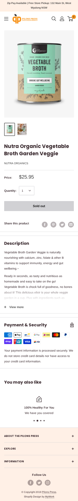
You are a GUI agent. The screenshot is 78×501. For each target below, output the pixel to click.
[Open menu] (6, 18)
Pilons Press (49, 492)
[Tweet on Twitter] (62, 224)
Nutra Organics (16, 163)
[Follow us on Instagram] (48, 483)
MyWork (49, 496)
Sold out (39, 206)
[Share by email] (71, 224)
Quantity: (10, 190)
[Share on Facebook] (45, 224)
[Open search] (54, 18)
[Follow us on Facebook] (30, 483)
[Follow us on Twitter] (39, 483)
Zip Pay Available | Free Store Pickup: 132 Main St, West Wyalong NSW (39, 5)
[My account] (62, 18)
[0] (70, 18)
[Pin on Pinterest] (53, 224)
